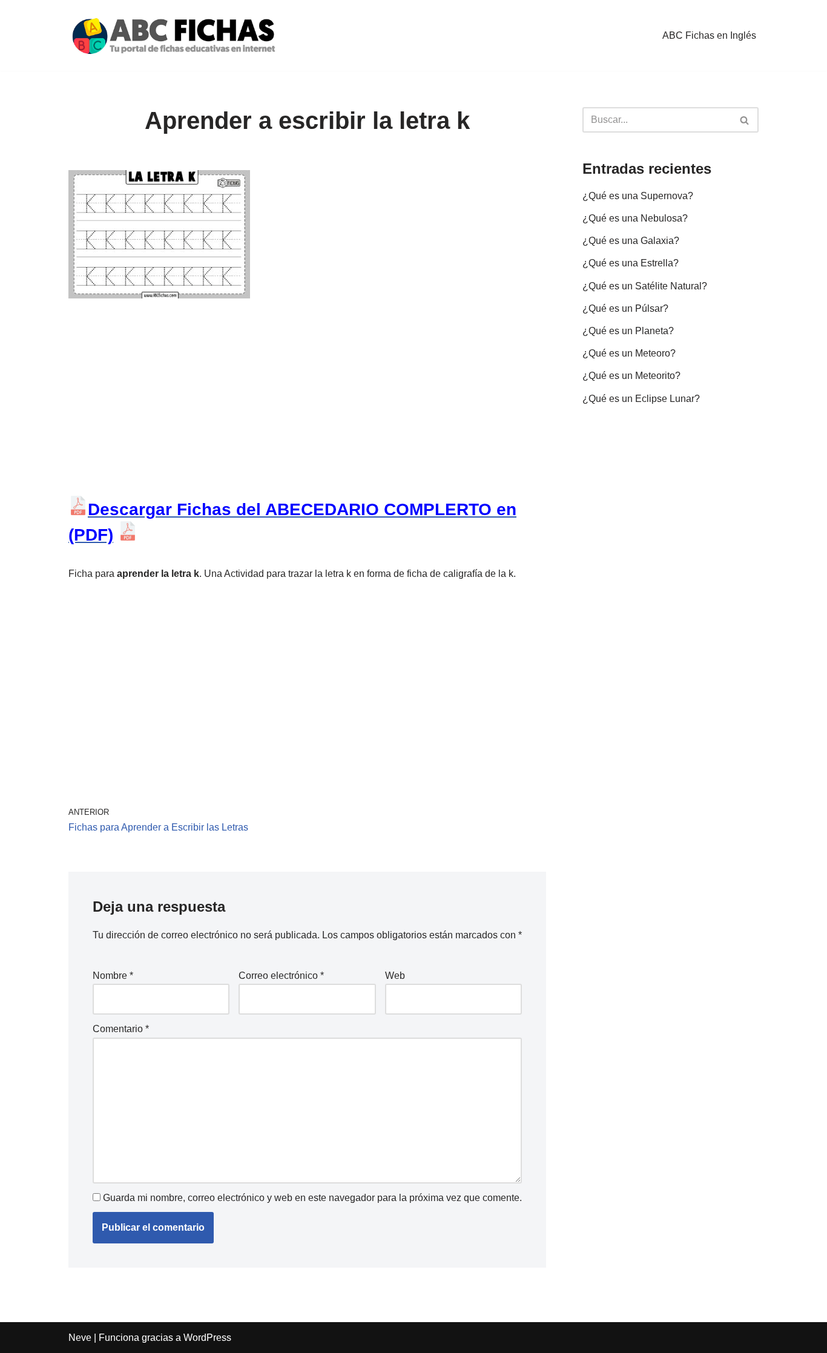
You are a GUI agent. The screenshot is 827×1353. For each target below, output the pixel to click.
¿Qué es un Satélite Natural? (644, 286)
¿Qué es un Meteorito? (631, 375)
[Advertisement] (307, 406)
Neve (79, 1337)
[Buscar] (745, 120)
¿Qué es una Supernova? (637, 196)
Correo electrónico (281, 975)
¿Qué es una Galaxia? (630, 240)
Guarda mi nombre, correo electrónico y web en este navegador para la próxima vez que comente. (312, 1198)
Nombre (113, 975)
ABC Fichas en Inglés (709, 35)
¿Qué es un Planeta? (628, 331)
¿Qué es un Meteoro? (629, 353)
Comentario (121, 1029)
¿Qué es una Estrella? (630, 263)
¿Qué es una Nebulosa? (635, 218)
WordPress (207, 1337)
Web (395, 975)
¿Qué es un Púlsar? (625, 308)
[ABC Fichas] (174, 35)
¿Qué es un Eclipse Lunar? (641, 398)
